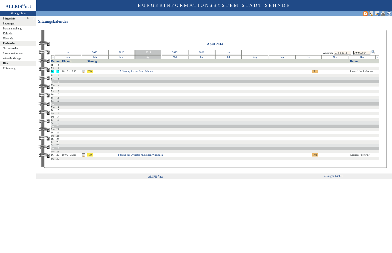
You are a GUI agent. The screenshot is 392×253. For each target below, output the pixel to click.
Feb (95, 57)
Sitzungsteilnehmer (13, 53)
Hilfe (5, 63)
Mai (175, 57)
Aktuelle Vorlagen (12, 58)
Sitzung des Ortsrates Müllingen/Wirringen (140, 154)
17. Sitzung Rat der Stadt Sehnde (135, 71)
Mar (121, 57)
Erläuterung (9, 68)
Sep (282, 57)
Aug (255, 57)
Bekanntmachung (12, 28)
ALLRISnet (155, 176)
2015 (175, 52)
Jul (228, 57)
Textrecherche (10, 48)
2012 (95, 52)
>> (228, 52)
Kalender (8, 33)
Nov (335, 57)
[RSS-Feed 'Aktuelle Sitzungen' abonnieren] (365, 13)
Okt (309, 57)
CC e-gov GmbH (333, 176)
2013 (121, 52)
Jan (68, 57)
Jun (201, 57)
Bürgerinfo (9, 18)
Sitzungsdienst (18, 13)
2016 (201, 52)
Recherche (9, 43)
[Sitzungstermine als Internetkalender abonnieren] (371, 13)
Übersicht (8, 38)
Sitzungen (9, 23)
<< (68, 52)
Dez (362, 57)
